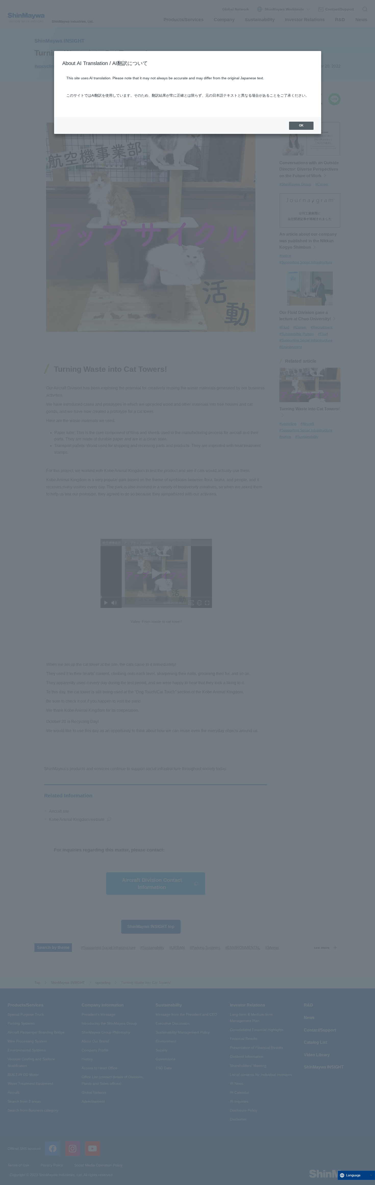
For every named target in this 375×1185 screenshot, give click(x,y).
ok (301, 125)
